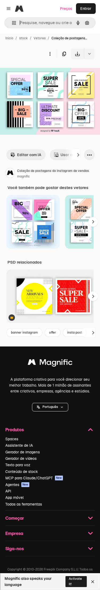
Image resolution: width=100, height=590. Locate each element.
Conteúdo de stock (21, 471)
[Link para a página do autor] (10, 173)
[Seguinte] (78, 154)
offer (52, 332)
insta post (74, 332)
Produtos (14, 429)
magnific (23, 176)
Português (50, 407)
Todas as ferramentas (23, 504)
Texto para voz (17, 464)
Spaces (11, 439)
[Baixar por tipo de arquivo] (89, 53)
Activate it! (75, 581)
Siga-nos (14, 548)
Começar (14, 518)
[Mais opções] (50, 53)
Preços (66, 8)
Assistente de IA (19, 445)
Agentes (16, 484)
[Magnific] (50, 363)
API (8, 491)
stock (23, 38)
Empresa (14, 533)
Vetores (40, 38)
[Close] (92, 582)
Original (34, 71)
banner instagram (24, 332)
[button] (50, 407)
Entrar (85, 8)
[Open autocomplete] (12, 23)
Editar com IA (29, 154)
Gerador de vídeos (21, 458)
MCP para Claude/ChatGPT (33, 478)
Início (9, 38)
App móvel (14, 497)
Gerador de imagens (22, 452)
